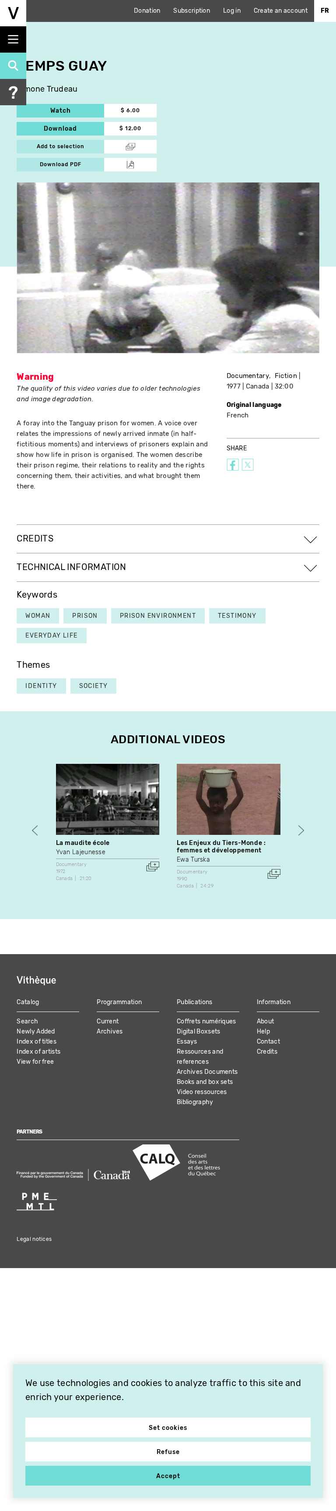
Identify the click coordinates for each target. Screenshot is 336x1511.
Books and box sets (205, 1082)
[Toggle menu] (13, 39)
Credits (267, 1051)
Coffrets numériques (206, 1021)
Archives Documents (207, 1072)
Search (27, 1021)
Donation (147, 10)
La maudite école (83, 843)
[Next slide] (301, 831)
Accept (168, 1476)
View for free (35, 1062)
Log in (232, 10)
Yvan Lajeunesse (81, 852)
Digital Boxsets (198, 1031)
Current (108, 1021)
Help (263, 1031)
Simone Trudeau (47, 89)
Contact (268, 1041)
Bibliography (195, 1102)
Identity (41, 686)
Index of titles (36, 1041)
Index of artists (38, 1051)
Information (273, 1002)
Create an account (281, 10)
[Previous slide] (35, 831)
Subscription (191, 10)
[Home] (13, 13)
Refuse (168, 1452)
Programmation (119, 1002)
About (265, 1021)
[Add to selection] (152, 866)
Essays (187, 1041)
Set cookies (168, 1428)
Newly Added (36, 1031)
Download (74, 128)
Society (93, 686)
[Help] (13, 92)
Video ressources (202, 1092)
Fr (325, 10)
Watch (77, 110)
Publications (195, 1002)
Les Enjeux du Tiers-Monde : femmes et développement (221, 846)
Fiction (286, 376)
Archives (109, 1031)
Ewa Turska (193, 859)
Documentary (248, 376)
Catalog (28, 1002)
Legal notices (34, 1239)
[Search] (13, 66)
